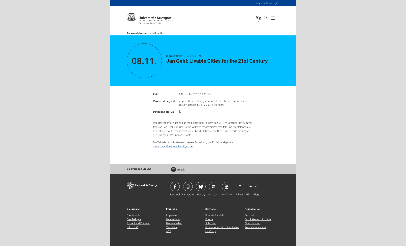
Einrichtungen (252, 223)
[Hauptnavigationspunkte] (273, 17)
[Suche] (265, 17)
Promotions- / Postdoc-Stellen (222, 227)
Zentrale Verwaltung (256, 227)
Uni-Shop (210, 231)
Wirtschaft (132, 227)
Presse (209, 219)
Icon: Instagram (188, 186)
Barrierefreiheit (174, 223)
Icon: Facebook (175, 186)
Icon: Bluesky (201, 186)
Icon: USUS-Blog (252, 186)
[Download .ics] (179, 111)
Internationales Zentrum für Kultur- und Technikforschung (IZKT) (128, 32)
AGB (168, 231)
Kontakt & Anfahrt (215, 215)
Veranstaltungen (138, 33)
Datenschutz (173, 219)
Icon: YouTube (226, 186)
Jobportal (210, 223)
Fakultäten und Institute (258, 219)
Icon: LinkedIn (239, 186)
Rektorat (249, 215)
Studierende (133, 215)
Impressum (172, 215)
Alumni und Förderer (138, 223)
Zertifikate (171, 227)
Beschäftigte (134, 219)
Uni (264, 3)
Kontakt (181, 169)
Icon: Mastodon (213, 186)
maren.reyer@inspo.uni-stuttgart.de (173, 146)
